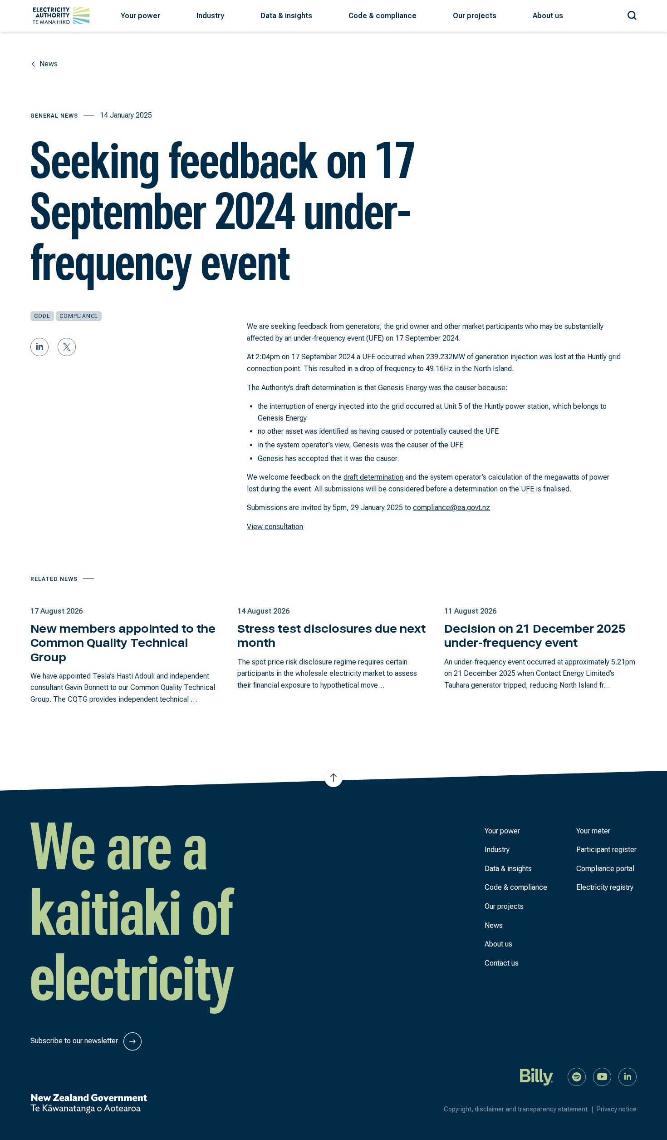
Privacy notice (617, 1109)
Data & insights (508, 868)
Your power (502, 831)
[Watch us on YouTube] (602, 1076)
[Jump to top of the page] (333, 778)
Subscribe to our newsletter (75, 1040)
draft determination (373, 477)
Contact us (502, 963)
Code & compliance (516, 887)
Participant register (606, 849)
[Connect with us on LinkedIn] (627, 1076)
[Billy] (536, 1076)
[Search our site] (632, 14)
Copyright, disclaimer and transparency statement (518, 1109)
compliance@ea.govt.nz (451, 507)
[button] (140, 16)
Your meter (593, 831)
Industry (497, 849)
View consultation (275, 526)
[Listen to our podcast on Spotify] (577, 1076)
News (494, 925)
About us (498, 944)
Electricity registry (604, 887)
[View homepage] (61, 15)
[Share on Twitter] (67, 347)
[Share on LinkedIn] (39, 347)
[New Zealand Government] (88, 1103)
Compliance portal (605, 868)
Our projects (504, 906)
